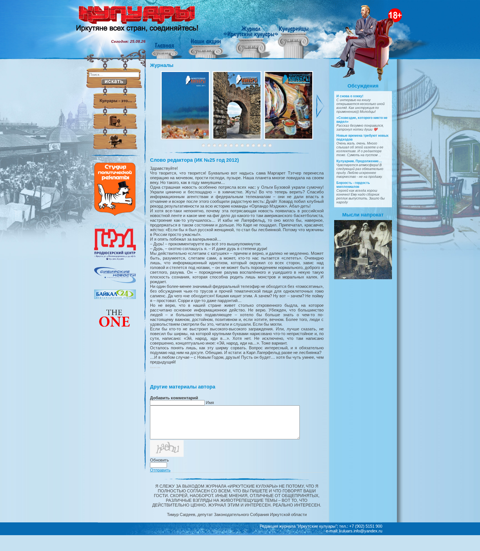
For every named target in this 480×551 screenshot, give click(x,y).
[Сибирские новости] (115, 282)
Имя (210, 402)
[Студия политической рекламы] (115, 214)
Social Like (155, 367)
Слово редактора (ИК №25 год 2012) (194, 160)
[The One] (115, 330)
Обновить (159, 460)
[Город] (115, 259)
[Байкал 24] (115, 297)
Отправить (160, 470)
